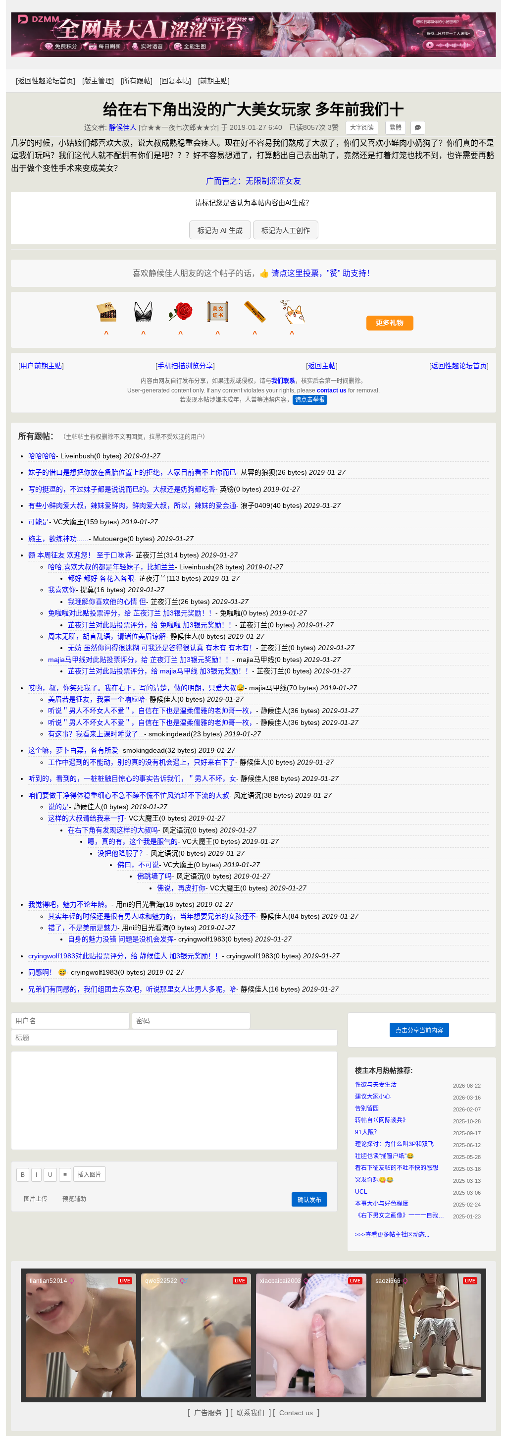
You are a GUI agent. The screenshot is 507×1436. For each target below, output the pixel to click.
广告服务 (208, 1413)
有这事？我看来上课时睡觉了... (96, 734)
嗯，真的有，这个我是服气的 (133, 841)
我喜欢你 (62, 590)
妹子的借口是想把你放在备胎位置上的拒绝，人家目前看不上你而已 (132, 472)
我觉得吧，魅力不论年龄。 (69, 904)
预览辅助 (74, 1199)
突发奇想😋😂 (374, 1180)
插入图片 (89, 1174)
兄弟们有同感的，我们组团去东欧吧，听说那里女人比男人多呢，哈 (132, 989)
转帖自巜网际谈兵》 (381, 1120)
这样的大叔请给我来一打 (86, 818)
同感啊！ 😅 (47, 972)
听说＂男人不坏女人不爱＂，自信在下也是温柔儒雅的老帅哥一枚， (152, 711)
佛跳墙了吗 (154, 876)
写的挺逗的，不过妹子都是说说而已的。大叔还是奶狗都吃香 (121, 489)
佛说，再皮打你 (181, 888)
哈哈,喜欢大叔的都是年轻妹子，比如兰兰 (111, 567)
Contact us (296, 1413)
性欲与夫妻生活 (376, 1085)
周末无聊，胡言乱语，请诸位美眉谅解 (107, 636)
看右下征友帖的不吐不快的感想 (396, 1168)
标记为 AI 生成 (220, 230)
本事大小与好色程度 (381, 1204)
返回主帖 (322, 366)
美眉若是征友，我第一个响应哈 (96, 699)
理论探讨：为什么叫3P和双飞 (394, 1144)
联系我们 (250, 1413)
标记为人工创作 (285, 230)
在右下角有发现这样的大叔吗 (113, 830)
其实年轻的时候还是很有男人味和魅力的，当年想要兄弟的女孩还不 (152, 916)
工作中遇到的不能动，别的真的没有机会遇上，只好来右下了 (141, 762)
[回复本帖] (175, 81)
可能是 (38, 522)
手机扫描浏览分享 (185, 366)
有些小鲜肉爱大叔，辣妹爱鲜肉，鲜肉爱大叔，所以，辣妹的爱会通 (132, 505)
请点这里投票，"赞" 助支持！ (322, 273)
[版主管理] (98, 81)
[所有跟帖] (136, 81)
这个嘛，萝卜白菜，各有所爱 (73, 750)
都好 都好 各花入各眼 (101, 578)
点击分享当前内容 (419, 1030)
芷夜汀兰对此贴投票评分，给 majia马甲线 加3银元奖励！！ (160, 671)
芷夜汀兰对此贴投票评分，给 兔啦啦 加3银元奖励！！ (151, 625)
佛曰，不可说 (138, 865)
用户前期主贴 (41, 366)
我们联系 (283, 381)
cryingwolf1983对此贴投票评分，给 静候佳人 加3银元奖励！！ (125, 956)
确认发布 (309, 1200)
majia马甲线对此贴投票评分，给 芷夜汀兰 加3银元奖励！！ (140, 659)
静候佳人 (123, 127)
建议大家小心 (373, 1097)
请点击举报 (310, 399)
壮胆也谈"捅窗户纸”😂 (384, 1156)
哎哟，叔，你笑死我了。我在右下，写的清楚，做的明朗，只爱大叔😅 (136, 688)
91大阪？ (367, 1132)
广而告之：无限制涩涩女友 (253, 181)
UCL (361, 1192)
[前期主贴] (214, 81)
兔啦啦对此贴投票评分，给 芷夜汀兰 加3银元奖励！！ (131, 613)
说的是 (58, 807)
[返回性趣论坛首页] (45, 81)
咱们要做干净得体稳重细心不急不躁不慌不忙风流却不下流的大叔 (128, 795)
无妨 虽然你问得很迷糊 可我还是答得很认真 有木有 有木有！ (162, 648)
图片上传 (36, 1199)
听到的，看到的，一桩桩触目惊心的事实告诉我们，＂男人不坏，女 (132, 778)
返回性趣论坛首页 (459, 366)
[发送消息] (417, 128)
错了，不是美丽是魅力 (82, 928)
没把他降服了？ (122, 853)
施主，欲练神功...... (58, 539)
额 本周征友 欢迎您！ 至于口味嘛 (79, 555)
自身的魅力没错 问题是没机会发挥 (121, 939)
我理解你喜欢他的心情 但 (107, 602)
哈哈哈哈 (42, 456)
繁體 (396, 127)
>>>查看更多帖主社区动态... (392, 1234)
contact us (332, 390)
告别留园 (367, 1108)
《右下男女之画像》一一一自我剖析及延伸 (402, 1215)
